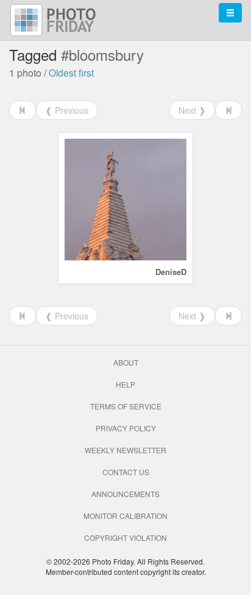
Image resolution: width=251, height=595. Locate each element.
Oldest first (71, 72)
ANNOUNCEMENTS (125, 494)
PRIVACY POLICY (126, 428)
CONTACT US (125, 472)
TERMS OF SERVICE (125, 406)
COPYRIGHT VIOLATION (125, 537)
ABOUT (125, 362)
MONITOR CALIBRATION (125, 515)
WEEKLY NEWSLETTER (125, 450)
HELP (125, 384)
